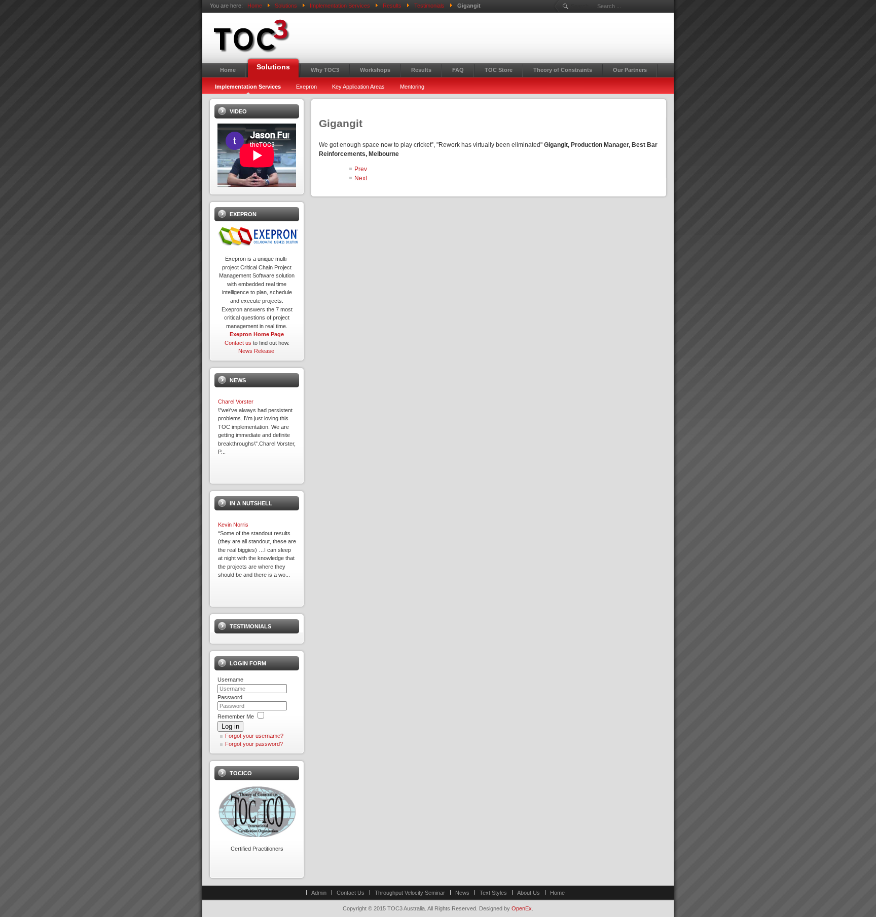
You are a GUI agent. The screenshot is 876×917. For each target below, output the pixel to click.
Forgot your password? (254, 744)
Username (230, 679)
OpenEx (522, 908)
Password (229, 697)
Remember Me (235, 716)
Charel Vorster (235, 401)
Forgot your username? (254, 736)
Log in (230, 726)
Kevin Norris (233, 525)
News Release (256, 351)
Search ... (583, 6)
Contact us (238, 343)
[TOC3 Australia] (296, 36)
